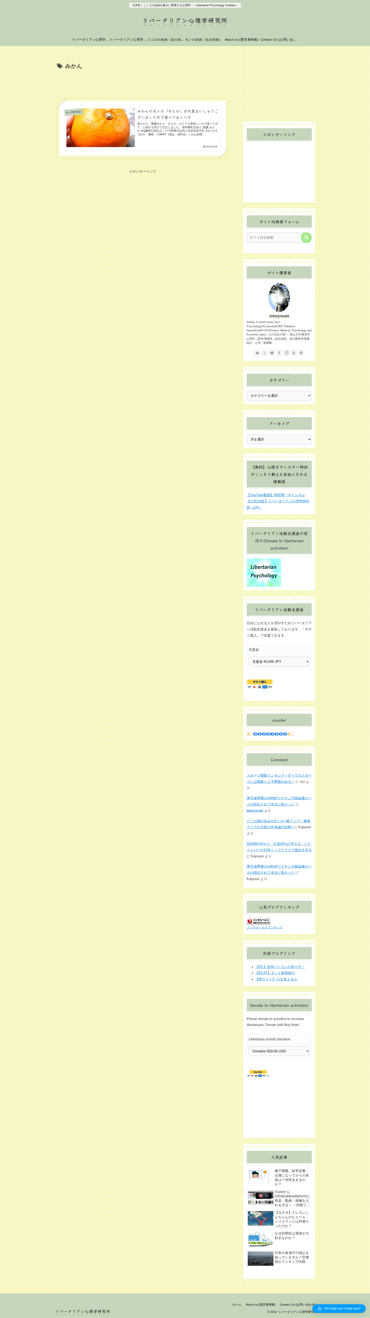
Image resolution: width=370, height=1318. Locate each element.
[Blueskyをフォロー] (272, 353)
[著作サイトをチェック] (257, 353)
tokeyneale (279, 316)
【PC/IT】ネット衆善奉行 (275, 973)
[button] (306, 237)
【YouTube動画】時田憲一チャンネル (276, 495)
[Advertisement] (142, 82)
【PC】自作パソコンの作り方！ (280, 967)
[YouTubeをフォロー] (294, 353)
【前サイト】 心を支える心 (276, 979)
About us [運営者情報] (260, 1304)
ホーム (236, 1304)
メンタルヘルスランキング (265, 927)
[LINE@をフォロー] (301, 353)
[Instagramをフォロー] (286, 353)
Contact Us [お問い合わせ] (297, 1304)
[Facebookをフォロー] (279, 353)
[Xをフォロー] (264, 353)
